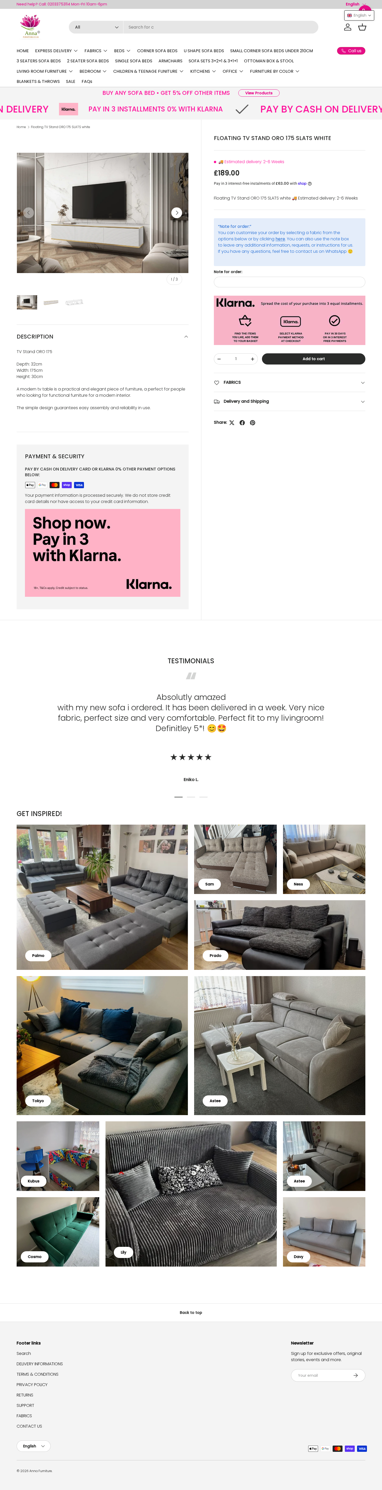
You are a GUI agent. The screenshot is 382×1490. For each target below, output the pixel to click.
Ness (298, 884)
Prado (215, 955)
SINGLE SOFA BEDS (133, 61)
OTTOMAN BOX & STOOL (269, 61)
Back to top (191, 1312)
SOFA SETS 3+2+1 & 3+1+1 (213, 61)
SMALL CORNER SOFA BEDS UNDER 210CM (271, 51)
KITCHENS (200, 71)
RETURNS (25, 1395)
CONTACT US (29, 1426)
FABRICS (92, 51)
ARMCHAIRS (170, 61)
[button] (362, 27)
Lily (123, 1252)
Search (24, 1353)
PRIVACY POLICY (32, 1385)
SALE (70, 81)
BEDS (119, 51)
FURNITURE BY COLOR (271, 71)
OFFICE (230, 71)
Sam (209, 884)
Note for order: (228, 271)
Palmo (38, 955)
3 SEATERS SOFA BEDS (39, 61)
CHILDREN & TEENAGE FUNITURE (145, 71)
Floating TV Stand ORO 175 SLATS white (60, 127)
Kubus (33, 1181)
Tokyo (38, 1100)
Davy (298, 1256)
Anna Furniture (40, 1471)
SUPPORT (25, 1405)
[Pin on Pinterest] (252, 423)
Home (21, 127)
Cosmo (35, 1256)
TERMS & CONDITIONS (37, 1374)
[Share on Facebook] (242, 423)
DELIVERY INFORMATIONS (40, 1364)
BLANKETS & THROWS (38, 81)
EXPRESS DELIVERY (53, 51)
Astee (215, 1100)
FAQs (87, 81)
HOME (23, 51)
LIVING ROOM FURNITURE (42, 71)
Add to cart (314, 358)
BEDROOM (90, 71)
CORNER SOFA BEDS (157, 51)
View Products (259, 93)
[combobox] (194, 27)
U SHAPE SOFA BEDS (204, 51)
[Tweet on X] (232, 423)
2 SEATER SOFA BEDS (88, 61)
